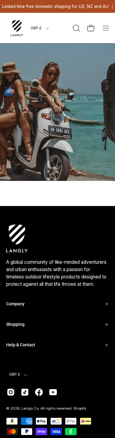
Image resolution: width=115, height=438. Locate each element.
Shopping (15, 324)
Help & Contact (20, 344)
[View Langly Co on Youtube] (53, 392)
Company (15, 303)
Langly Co (30, 408)
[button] (75, 28)
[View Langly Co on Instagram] (10, 392)
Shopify (79, 408)
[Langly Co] (17, 28)
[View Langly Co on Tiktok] (24, 392)
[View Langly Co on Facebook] (39, 392)
